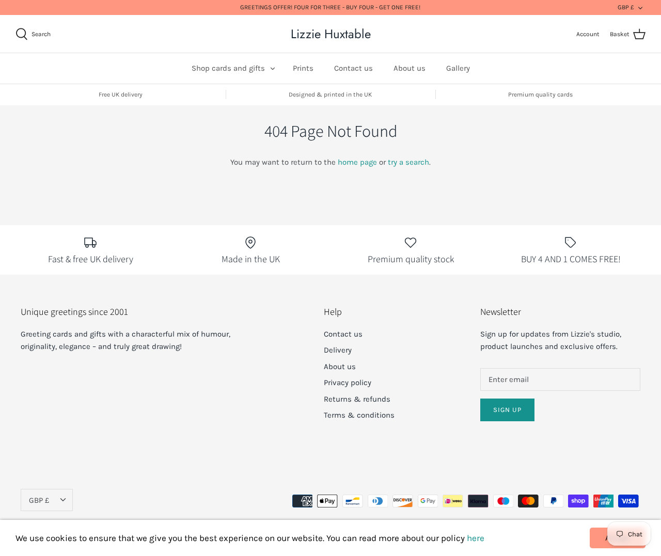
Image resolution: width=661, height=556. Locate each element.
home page (357, 162)
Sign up (507, 410)
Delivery (338, 350)
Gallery (458, 68)
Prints (303, 68)
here (475, 538)
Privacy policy (347, 382)
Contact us (353, 68)
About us (410, 68)
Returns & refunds (357, 399)
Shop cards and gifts (228, 68)
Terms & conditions (359, 415)
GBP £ (626, 7)
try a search (408, 162)
